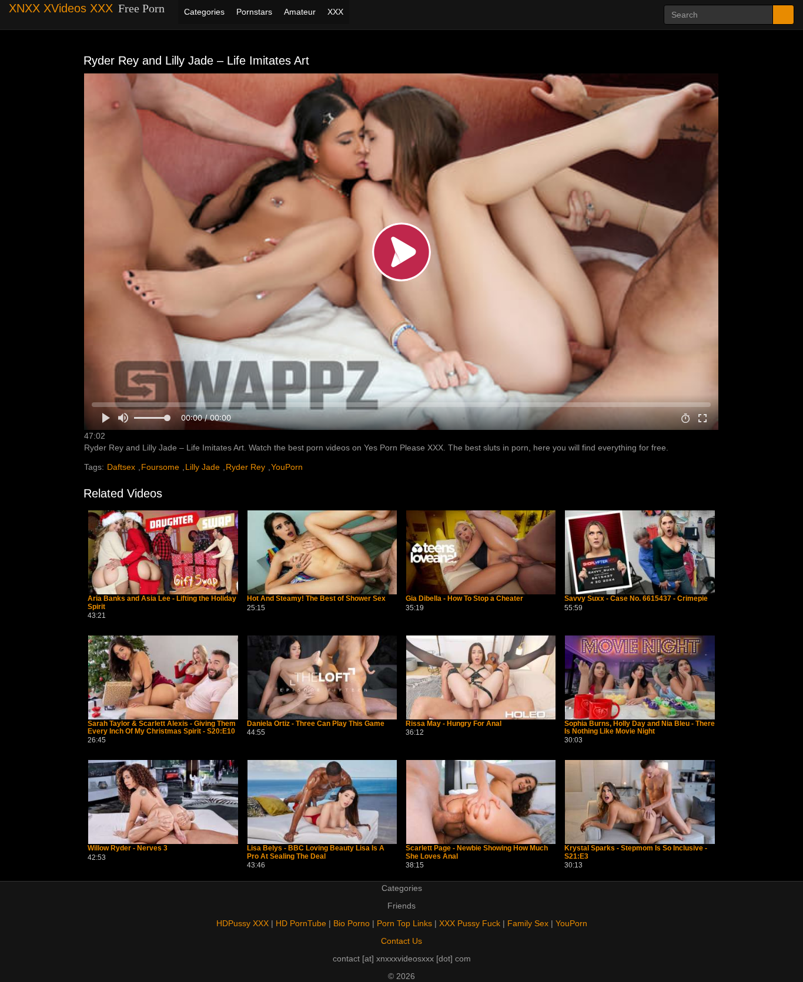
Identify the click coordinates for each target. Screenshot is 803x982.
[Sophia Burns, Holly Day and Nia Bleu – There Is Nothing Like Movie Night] (639, 677)
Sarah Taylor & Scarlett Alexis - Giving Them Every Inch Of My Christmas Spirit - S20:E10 (162, 727)
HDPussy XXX (242, 923)
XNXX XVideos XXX (61, 8)
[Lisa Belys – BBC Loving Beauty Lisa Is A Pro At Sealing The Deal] (322, 802)
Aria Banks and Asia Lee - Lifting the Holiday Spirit (162, 602)
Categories (204, 11)
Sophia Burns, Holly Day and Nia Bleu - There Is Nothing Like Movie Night (639, 727)
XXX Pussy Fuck (469, 923)
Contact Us (401, 941)
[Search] (783, 15)
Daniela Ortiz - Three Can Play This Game (315, 724)
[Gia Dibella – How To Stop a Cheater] (481, 552)
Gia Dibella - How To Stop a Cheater (464, 599)
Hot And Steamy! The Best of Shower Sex (316, 599)
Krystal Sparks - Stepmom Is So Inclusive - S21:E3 (635, 852)
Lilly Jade (202, 467)
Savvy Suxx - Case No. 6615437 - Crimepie (636, 599)
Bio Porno (351, 923)
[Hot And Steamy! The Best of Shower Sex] (322, 552)
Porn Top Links (404, 923)
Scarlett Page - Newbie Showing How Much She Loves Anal (477, 852)
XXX (335, 11)
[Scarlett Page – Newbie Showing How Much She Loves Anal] (481, 802)
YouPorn (287, 467)
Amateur (300, 11)
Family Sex (527, 923)
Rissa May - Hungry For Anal (453, 724)
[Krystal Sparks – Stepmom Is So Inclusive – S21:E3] (639, 802)
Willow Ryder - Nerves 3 (128, 848)
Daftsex (121, 467)
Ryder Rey (245, 467)
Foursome (160, 467)
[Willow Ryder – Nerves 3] (163, 802)
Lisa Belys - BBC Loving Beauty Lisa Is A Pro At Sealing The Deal (315, 852)
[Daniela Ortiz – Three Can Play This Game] (322, 677)
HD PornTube (301, 923)
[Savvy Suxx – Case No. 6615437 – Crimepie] (639, 552)
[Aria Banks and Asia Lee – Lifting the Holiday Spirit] (163, 552)
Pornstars (254, 11)
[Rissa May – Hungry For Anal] (481, 677)
